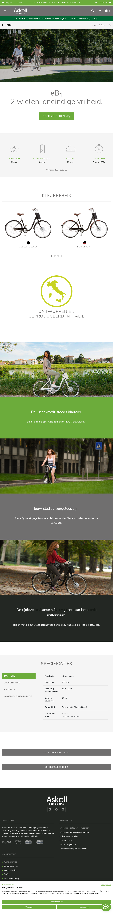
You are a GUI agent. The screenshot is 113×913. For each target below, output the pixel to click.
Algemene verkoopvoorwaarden (74, 832)
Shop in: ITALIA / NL (13, 3)
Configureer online (56, 767)
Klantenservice (101, 3)
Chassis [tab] (9, 689)
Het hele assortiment (57, 752)
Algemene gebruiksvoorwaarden (74, 828)
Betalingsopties (11, 866)
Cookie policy (66, 840)
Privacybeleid (106, 885)
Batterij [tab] (9, 675)
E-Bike (102, 25)
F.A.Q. (6, 874)
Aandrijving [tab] (12, 682)
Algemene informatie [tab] (18, 696)
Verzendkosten (10, 870)
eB (56, 116)
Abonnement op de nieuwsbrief (74, 848)
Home (93, 25)
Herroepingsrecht (68, 844)
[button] (8, 884)
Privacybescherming (69, 836)
